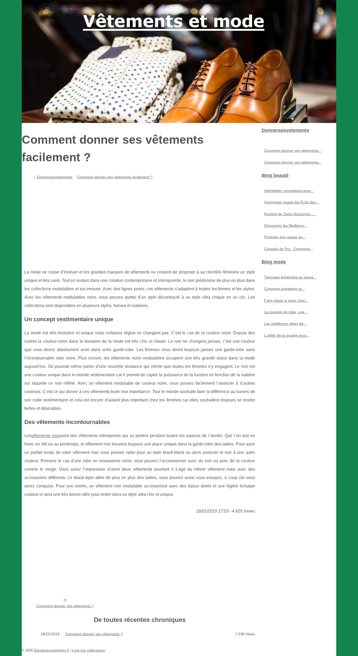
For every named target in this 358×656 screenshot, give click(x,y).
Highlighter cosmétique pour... (289, 191)
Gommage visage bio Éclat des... (291, 202)
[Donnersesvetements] (179, 61)
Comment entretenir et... (284, 289)
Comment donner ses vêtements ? (65, 606)
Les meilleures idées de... (285, 323)
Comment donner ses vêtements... (293, 150)
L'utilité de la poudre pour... (286, 335)
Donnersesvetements (54, 177)
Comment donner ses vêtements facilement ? (115, 177)
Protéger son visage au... (285, 237)
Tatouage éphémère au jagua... (290, 277)
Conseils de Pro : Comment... (288, 249)
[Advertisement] (140, 220)
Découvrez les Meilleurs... (285, 225)
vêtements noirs (46, 435)
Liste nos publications (88, 650)
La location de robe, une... (286, 312)
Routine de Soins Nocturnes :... (290, 214)
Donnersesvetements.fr (51, 650)
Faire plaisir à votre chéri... (286, 300)
